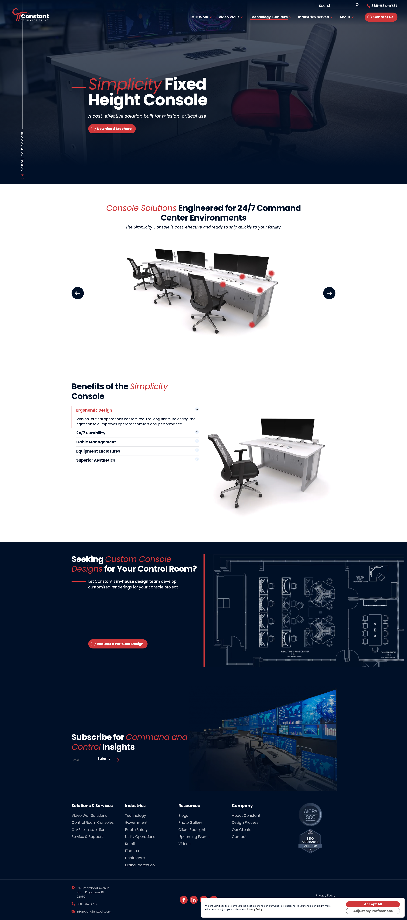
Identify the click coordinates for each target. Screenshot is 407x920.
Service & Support (87, 836)
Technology (135, 815)
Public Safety (136, 829)
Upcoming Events (193, 836)
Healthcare (135, 857)
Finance (132, 850)
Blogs (183, 815)
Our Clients (241, 829)
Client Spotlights (192, 829)
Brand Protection (140, 865)
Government (136, 822)
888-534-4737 (87, 904)
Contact (239, 836)
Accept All (373, 904)
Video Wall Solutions (89, 815)
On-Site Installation (88, 829)
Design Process (245, 822)
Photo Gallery (190, 822)
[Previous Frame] (78, 293)
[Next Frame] (329, 293)
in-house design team (138, 581)
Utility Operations (140, 836)
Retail (130, 843)
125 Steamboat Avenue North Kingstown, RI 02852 (93, 892)
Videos (184, 843)
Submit (103, 758)
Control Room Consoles (93, 822)
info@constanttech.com (94, 911)
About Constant (246, 815)
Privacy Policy (325, 895)
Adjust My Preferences (373, 910)
